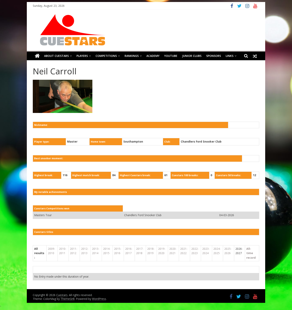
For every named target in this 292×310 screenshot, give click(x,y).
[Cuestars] (37, 56)
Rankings (132, 56)
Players (82, 56)
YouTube (170, 56)
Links (229, 56)
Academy (153, 56)
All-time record (251, 253)
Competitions (106, 56)
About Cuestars (56, 56)
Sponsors (213, 56)
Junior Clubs (191, 56)
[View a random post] (254, 56)
